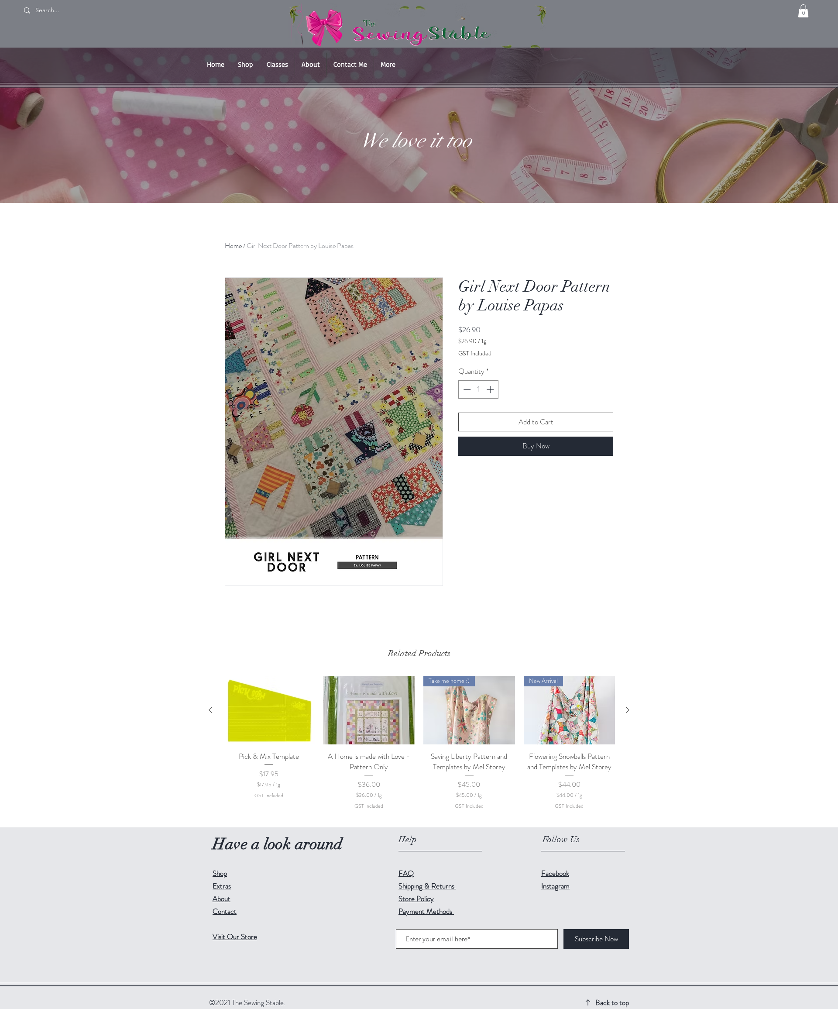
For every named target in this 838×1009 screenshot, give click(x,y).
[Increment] (491, 389)
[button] (803, 10)
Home (233, 246)
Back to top (612, 1002)
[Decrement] (466, 389)
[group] (419, 747)
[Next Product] (627, 710)
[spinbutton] (478, 389)
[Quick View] (269, 710)
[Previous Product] (210, 710)
